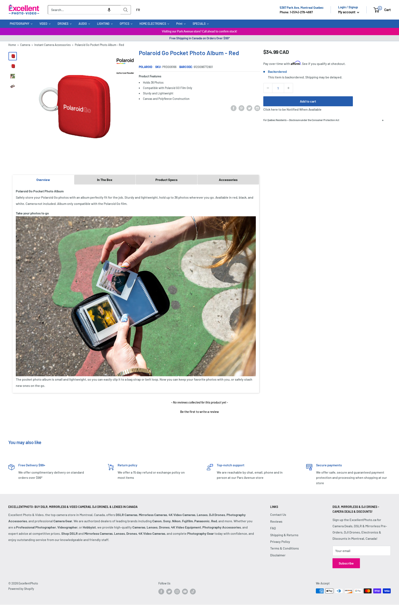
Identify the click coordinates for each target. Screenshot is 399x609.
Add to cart (308, 101)
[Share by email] (257, 108)
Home (12, 45)
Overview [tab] (43, 180)
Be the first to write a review (199, 411)
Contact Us (278, 514)
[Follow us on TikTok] (193, 591)
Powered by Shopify (21, 588)
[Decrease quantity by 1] (268, 88)
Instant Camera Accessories (52, 45)
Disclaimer (278, 555)
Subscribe (346, 563)
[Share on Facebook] (233, 108)
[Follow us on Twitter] (169, 591)
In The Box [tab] (104, 180)
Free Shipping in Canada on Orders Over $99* (199, 38)
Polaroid (145, 67)
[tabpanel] (135, 288)
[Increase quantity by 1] (288, 88)
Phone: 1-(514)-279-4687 (296, 12)
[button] (109, 9)
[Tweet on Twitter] (249, 108)
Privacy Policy (280, 541)
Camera (25, 45)
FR (138, 10)
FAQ (273, 528)
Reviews (276, 521)
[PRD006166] (13, 66)
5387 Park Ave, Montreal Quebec (302, 7)
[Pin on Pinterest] (241, 108)
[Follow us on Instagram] (177, 591)
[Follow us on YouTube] (185, 591)
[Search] (126, 9)
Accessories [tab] (228, 180)
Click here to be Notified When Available (292, 109)
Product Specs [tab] (166, 180)
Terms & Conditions (284, 548)
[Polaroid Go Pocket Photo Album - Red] (13, 56)
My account (347, 12)
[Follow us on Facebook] (161, 591)
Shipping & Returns (284, 535)
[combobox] (84, 9)
